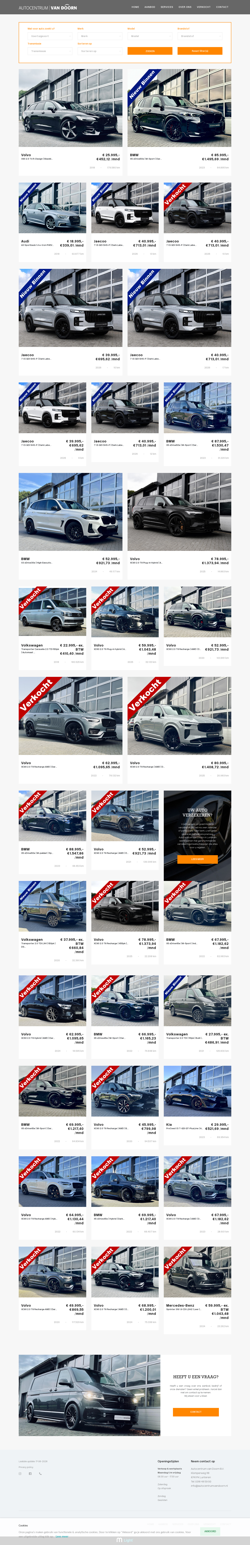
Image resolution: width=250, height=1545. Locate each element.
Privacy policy (26, 1467)
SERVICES (167, 7)
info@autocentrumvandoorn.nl (209, 1486)
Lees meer (62, 1536)
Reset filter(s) (200, 51)
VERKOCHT (204, 7)
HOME (135, 7)
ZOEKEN (150, 51)
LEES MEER (197, 859)
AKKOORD (210, 1531)
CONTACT (222, 7)
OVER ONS (185, 7)
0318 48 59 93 (203, 1482)
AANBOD (150, 7)
